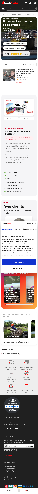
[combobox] (20, 9)
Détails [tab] (17, 229)
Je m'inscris (29, 446)
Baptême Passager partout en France (15, 43)
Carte (29, 491)
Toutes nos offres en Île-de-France (14, 48)
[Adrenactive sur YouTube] (15, 450)
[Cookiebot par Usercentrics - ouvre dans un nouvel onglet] (27, 224)
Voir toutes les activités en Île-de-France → (16, 342)
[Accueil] (3, 14)
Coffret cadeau (12, 118)
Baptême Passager (24, 14)
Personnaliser (18, 268)
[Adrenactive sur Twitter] (8, 450)
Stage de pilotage (11, 14)
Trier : (29, 64)
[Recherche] (35, 9)
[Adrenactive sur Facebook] (5, 450)
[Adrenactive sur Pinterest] (12, 450)
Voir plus (19, 39)
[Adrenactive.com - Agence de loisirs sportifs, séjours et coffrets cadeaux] (10, 2)
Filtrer (11, 491)
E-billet (27, 118)
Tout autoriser (19, 262)
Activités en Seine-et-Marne (11, 353)
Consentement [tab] (7, 229)
